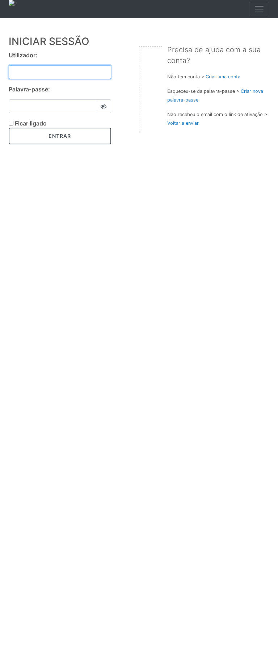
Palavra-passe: (29, 89)
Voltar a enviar (183, 123)
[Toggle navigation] (259, 9)
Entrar (60, 136)
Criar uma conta (223, 76)
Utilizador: (23, 55)
